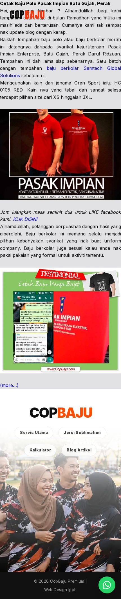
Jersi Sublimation (82, 432)
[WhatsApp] (106, 584)
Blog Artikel (79, 450)
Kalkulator (40, 450)
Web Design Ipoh (60, 589)
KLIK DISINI (25, 219)
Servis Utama (34, 432)
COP (27, 14)
